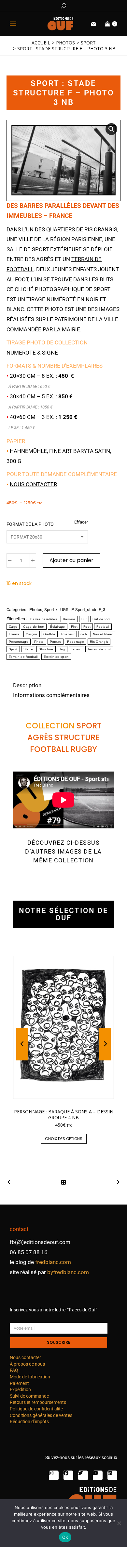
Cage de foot (33, 626)
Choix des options (63, 1138)
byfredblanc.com (68, 1272)
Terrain (76, 649)
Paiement (19, 1383)
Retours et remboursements (38, 1402)
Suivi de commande (29, 1396)
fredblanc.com (53, 1262)
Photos (35, 609)
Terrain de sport (56, 656)
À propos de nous (27, 1364)
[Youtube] (98, 1475)
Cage (13, 626)
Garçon (31, 634)
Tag (62, 649)
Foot (87, 626)
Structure (46, 649)
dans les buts (93, 279)
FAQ (14, 1370)
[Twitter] (83, 1475)
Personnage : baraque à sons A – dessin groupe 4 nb (63, 1114)
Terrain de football (23, 656)
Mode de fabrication (30, 1376)
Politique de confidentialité (36, 1408)
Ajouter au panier (71, 560)
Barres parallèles (43, 619)
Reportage (75, 641)
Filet (74, 626)
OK (65, 1537)
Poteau (56, 641)
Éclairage (57, 626)
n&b (83, 634)
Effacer (81, 522)
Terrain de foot (99, 649)
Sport (49, 609)
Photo (39, 641)
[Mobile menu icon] (13, 24)
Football (102, 626)
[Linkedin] (112, 1475)
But (84, 619)
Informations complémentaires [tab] (51, 695)
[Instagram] (54, 1475)
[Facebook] (68, 1475)
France (14, 634)
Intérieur (68, 634)
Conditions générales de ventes (41, 1415)
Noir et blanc (103, 634)
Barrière (69, 619)
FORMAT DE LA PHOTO (30, 524)
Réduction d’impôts (29, 1421)
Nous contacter (33, 484)
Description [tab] (27, 685)
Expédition (20, 1389)
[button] (96, 5)
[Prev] (11, 1182)
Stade (28, 649)
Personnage (18, 641)
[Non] (119, 1523)
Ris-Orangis (99, 641)
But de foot (101, 619)
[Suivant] (116, 1182)
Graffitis (49, 634)
